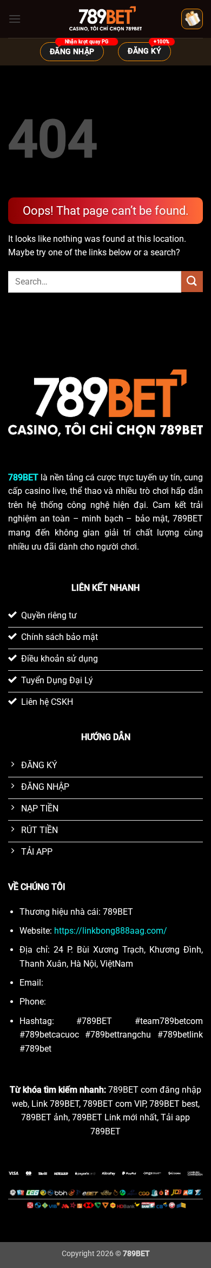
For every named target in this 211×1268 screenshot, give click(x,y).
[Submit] (192, 281)
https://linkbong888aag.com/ (110, 931)
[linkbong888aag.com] (105, 19)
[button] (14, 18)
